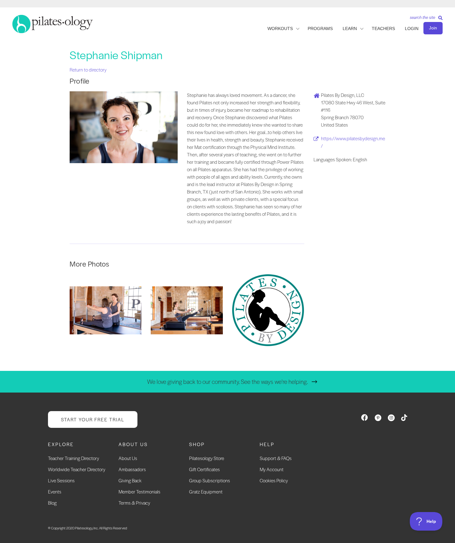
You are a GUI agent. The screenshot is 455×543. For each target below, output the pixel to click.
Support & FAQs (276, 458)
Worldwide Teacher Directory (76, 469)
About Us (128, 458)
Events (54, 491)
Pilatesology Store (206, 458)
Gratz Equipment (206, 491)
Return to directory (88, 69)
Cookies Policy (274, 480)
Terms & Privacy (134, 502)
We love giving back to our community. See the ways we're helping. (227, 381)
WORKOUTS (280, 28)
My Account (272, 469)
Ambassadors (132, 469)
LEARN (350, 28)
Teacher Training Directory (73, 458)
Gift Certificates (204, 469)
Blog (52, 502)
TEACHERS (383, 28)
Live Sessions (61, 480)
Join (433, 27)
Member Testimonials (139, 491)
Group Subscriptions (209, 480)
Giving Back (130, 480)
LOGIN (411, 28)
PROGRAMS (320, 28)
